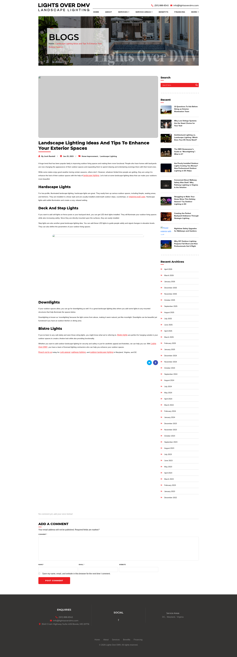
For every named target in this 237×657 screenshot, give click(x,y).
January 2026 (169, 282)
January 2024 (169, 417)
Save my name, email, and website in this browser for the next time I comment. (76, 574)
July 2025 (168, 319)
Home (96, 12)
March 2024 (169, 405)
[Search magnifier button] (197, 85)
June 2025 (168, 325)
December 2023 (170, 423)
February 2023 (170, 485)
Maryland (171, 617)
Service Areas (143, 12)
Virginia (180, 617)
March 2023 (169, 479)
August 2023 (169, 448)
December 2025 (170, 288)
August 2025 (169, 312)
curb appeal (65, 352)
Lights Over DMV (113, 645)
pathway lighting (78, 352)
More (194, 12)
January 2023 (169, 491)
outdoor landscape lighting (101, 352)
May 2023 (168, 467)
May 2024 (168, 393)
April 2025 (168, 331)
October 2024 (169, 368)
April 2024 (168, 399)
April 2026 (168, 269)
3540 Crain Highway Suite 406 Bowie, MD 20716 (65, 624)
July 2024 (168, 386)
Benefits (163, 12)
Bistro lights (122, 335)
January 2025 (169, 349)
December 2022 (170, 498)
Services (123, 12)
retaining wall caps (137, 197)
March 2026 (169, 275)
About (108, 12)
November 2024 (170, 362)
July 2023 (168, 454)
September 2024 (170, 374)
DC (163, 617)
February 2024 (170, 411)
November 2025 (170, 294)
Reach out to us (45, 352)
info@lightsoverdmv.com (186, 5)
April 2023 (168, 473)
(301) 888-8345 (161, 5)
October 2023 (169, 436)
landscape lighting (91, 175)
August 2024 (169, 380)
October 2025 (169, 300)
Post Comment (54, 580)
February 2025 (170, 343)
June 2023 (168, 460)
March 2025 (169, 337)
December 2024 (170, 356)
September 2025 (170, 306)
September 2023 (170, 442)
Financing (179, 12)
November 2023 (170, 430)
